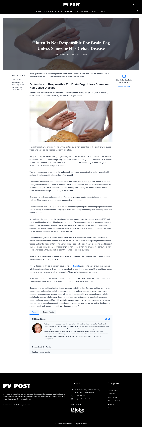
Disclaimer (111, 394)
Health (58, 11)
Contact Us (112, 408)
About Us (111, 404)
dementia (76, 266)
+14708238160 (79, 395)
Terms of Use (112, 397)
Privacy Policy (113, 390)
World (95, 11)
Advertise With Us (114, 401)
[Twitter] (137, 4)
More (103, 11)
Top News (48, 11)
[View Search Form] (137, 11)
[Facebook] (133, 4)
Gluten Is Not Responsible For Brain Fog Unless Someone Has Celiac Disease (18, 85)
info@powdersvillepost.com (83, 399)
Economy (68, 11)
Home (38, 11)
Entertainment (82, 11)
